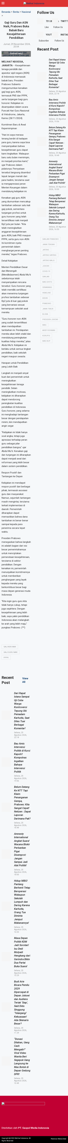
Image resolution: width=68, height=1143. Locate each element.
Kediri (45, 298)
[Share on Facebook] (31, 667)
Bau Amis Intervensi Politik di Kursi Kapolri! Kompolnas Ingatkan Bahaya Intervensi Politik (22, 757)
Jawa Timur (47, 309)
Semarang (47, 287)
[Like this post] (24, 667)
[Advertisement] (51, 367)
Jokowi (45, 266)
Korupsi (46, 336)
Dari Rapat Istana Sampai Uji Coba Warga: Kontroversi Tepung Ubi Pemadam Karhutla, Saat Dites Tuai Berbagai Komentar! (21, 711)
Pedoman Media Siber (58, 1139)
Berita (16, 12)
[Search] (64, 3)
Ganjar (45, 277)
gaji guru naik (10, 652)
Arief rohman (48, 330)
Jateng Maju (48, 260)
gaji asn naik (10, 647)
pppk (6, 658)
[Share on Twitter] (39, 667)
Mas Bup (46, 341)
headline (46, 293)
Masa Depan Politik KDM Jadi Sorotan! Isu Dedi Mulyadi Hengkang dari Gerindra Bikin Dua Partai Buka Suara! (22, 952)
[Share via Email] (54, 667)
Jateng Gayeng (49, 255)
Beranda (6, 12)
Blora (45, 314)
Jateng (45, 250)
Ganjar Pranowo (50, 239)
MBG (44, 325)
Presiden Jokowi (50, 319)
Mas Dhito (47, 282)
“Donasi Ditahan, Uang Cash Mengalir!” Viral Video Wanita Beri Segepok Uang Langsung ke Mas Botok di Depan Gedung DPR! (22, 1057)
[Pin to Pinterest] (47, 667)
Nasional (26, 12)
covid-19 (46, 271)
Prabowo (46, 303)
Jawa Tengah (48, 244)
